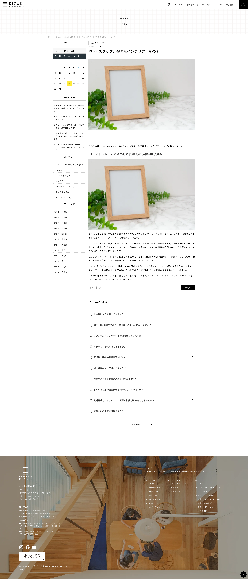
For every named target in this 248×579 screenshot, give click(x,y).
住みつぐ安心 (155, 503)
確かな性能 (154, 491)
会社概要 (230, 4)
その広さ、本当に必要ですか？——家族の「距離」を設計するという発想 (69, 108)
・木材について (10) (62, 197)
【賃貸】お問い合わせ (205, 507)
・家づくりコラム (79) (63, 192)
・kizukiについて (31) (63, 170)
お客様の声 (175, 491)
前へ (92, 287)
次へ (101, 287)
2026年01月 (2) (60, 250)
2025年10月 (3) (60, 266)
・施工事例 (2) (60, 181)
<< (55, 50)
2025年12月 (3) (60, 255)
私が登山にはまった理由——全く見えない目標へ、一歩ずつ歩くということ (69, 147)
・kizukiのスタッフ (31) (64, 186)
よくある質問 (201, 511)
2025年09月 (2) (60, 272)
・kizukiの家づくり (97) (64, 175)
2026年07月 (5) (60, 217)
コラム (174, 495)
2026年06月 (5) (60, 223)
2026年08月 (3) (60, 212)
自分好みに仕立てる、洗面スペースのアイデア (69, 118)
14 (79, 72)
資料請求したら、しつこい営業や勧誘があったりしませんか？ (122, 400)
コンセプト (179, 4)
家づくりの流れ (156, 507)
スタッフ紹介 (201, 491)
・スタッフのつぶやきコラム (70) (68, 164)
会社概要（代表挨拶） (205, 495)
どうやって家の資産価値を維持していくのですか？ (117, 390)
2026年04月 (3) (60, 234)
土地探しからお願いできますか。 (108, 314)
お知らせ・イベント (215, 4)
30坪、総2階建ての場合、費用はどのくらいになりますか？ (120, 325)
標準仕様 (190, 4)
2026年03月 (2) (60, 239)
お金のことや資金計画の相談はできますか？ (113, 379)
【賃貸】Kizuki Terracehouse (208, 499)
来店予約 (199, 483)
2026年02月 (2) (60, 244)
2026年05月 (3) (60, 228)
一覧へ (188, 287)
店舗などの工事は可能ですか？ (107, 411)
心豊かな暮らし (156, 487)
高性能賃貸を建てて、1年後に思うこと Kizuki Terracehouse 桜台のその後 (69, 136)
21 (79, 78)
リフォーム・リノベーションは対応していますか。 (117, 336)
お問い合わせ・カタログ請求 (208, 487)
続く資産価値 (155, 499)
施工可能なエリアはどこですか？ (108, 368)
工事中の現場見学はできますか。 (108, 346)
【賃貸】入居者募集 (204, 503)
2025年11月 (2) (60, 261)
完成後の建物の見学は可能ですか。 (109, 357)
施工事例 (200, 4)
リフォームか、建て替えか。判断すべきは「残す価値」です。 (69, 126)
